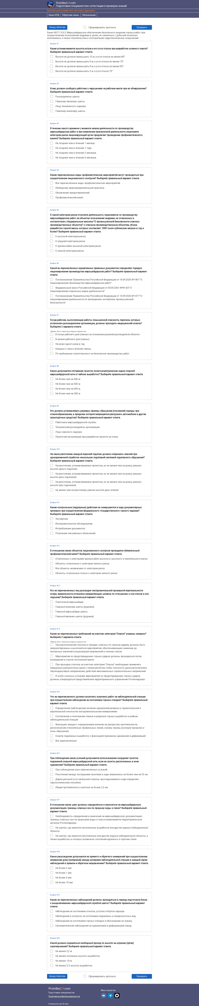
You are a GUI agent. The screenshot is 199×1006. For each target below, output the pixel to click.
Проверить (142, 27)
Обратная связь (70, 15)
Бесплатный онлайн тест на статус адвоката (71, 10)
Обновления (89, 15)
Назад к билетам (57, 27)
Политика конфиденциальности (64, 996)
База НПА (54, 15)
